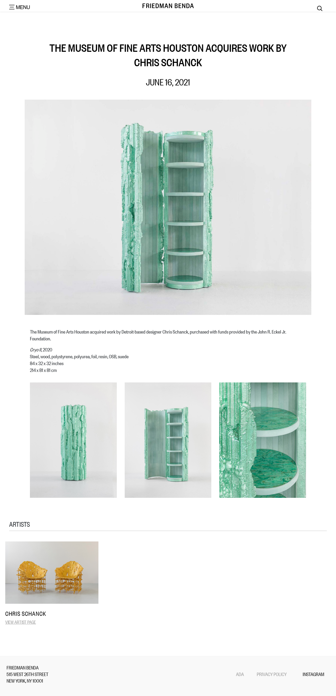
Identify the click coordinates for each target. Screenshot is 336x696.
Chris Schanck (25, 613)
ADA (240, 674)
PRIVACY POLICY (272, 674)
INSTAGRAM (313, 674)
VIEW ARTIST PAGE (20, 622)
